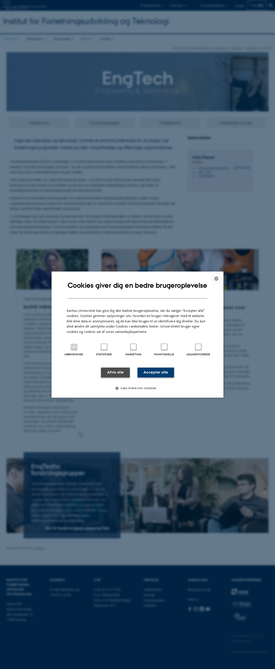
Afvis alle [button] (115, 372)
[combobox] (216, 278)
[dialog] (137, 334)
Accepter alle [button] (156, 372)
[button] (137, 388)
